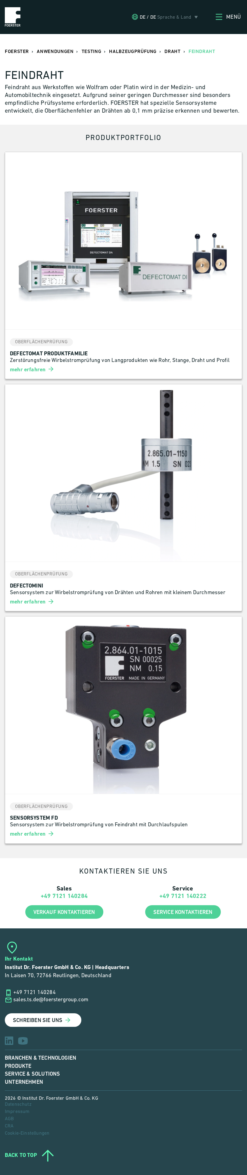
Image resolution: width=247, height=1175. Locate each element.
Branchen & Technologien (40, 1058)
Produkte (18, 1066)
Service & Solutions (32, 1074)
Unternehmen (24, 1082)
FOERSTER (17, 51)
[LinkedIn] (9, 1040)
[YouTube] (23, 1041)
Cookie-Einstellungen (27, 1133)
